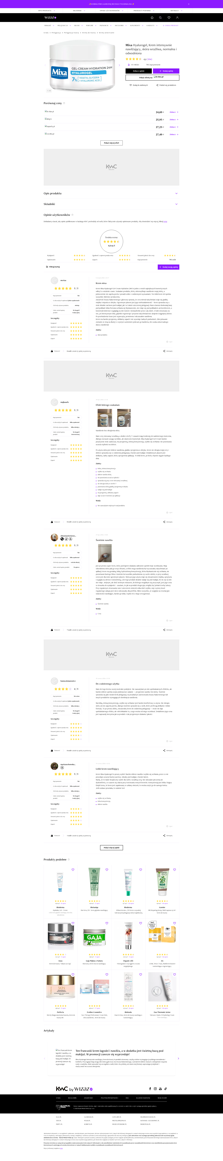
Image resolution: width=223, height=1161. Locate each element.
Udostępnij (169, 351)
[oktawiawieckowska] (54, 537)
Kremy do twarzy (89, 33)
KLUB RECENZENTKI (143, 1098)
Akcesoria (119, 25)
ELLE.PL (58, 1117)
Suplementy (135, 25)
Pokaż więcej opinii (111, 847)
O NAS (58, 1098)
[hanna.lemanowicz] (54, 681)
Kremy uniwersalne (106, 33)
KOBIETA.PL (88, 1124)
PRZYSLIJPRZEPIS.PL (119, 1121)
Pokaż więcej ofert (111, 143)
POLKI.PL (87, 1121)
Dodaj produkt (172, 25)
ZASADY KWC (88, 1098)
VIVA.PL (58, 1121)
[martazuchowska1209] (54, 766)
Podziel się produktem (167, 85)
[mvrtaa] (54, 280)
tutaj (61, 1148)
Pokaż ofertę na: (146, 77)
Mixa (129, 45)
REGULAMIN (72, 1098)
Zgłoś (170, 342)
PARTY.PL (59, 1124)
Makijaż (47, 25)
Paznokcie (104, 25)
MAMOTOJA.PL (145, 1124)
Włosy (77, 25)
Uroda (46, 33)
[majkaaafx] (54, 402)
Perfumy (89, 25)
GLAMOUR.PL (88, 1117)
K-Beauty (150, 25)
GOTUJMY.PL (116, 1117)
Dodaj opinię (168, 71)
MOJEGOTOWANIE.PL (119, 1124)
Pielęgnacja (63, 25)
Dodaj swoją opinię (170, 267)
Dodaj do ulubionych (140, 85)
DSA (127, 1098)
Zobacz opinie (138, 71)
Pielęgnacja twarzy (71, 33)
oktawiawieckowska (68, 536)
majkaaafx (65, 402)
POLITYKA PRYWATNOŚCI (109, 1098)
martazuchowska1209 (68, 764)
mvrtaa (63, 280)
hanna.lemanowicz (68, 681)
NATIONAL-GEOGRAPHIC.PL (149, 1121)
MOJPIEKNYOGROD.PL (148, 1117)
